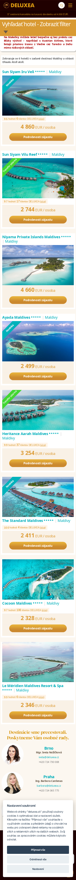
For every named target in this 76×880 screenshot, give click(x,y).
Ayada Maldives (21, 317)
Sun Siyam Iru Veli (23, 71)
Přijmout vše (38, 849)
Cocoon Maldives (22, 603)
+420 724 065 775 (49, 790)
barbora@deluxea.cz (49, 785)
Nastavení (38, 868)
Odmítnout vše (38, 859)
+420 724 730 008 (49, 762)
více (41, 118)
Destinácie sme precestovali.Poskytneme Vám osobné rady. (38, 735)
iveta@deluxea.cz (49, 757)
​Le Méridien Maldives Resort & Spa (32, 687)
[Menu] (69, 5)
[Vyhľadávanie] (61, 5)
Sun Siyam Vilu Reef (25, 154)
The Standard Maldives (28, 520)
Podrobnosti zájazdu (37, 137)
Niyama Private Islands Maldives (36, 236)
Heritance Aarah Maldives (30, 433)
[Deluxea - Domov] (19, 5)
